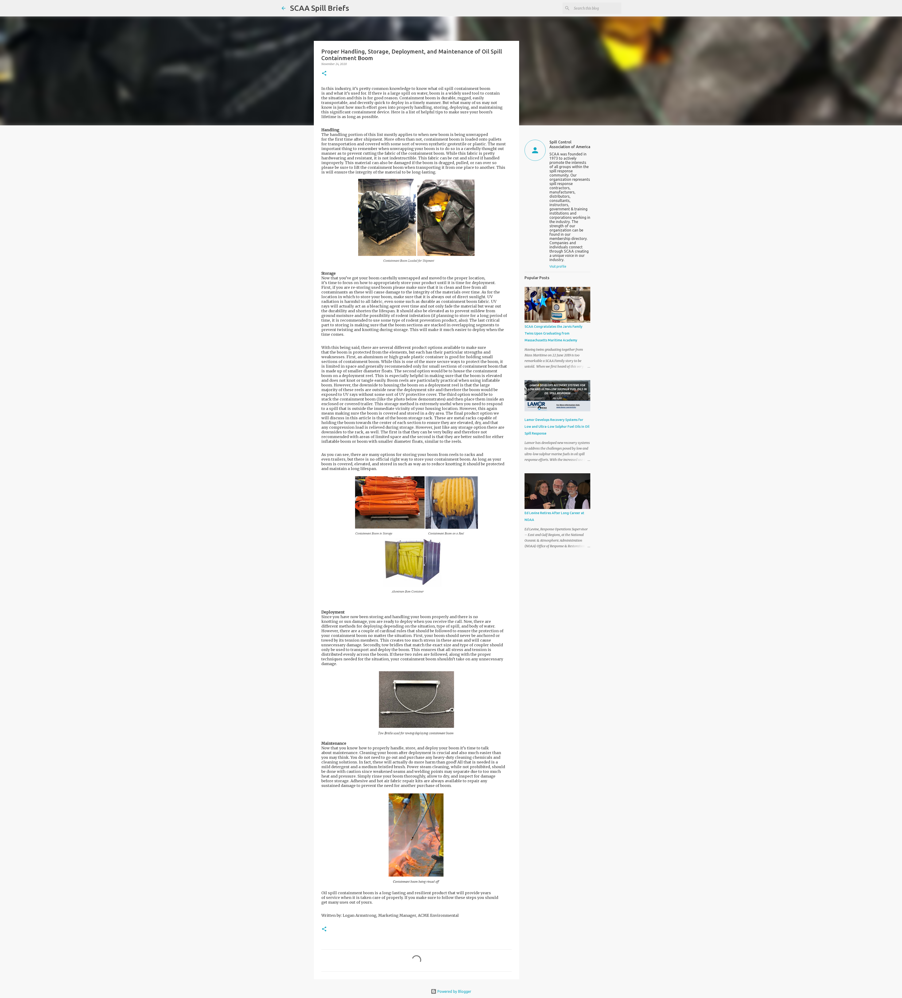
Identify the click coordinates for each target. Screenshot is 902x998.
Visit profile (557, 266)
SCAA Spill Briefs (319, 8)
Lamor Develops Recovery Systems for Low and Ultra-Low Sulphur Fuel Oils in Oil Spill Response (557, 426)
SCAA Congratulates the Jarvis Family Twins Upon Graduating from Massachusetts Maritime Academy (553, 333)
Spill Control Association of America (569, 144)
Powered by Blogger (453, 991)
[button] (324, 73)
